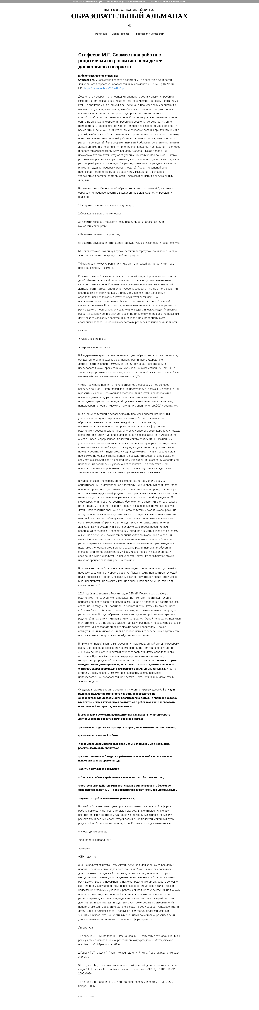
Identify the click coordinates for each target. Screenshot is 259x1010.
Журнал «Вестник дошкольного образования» (126, 2)
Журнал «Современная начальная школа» (168, 2)
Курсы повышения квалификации (87, 2)
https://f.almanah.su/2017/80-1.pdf (105, 88)
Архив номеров (121, 33)
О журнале (101, 33)
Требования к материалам (149, 33)
